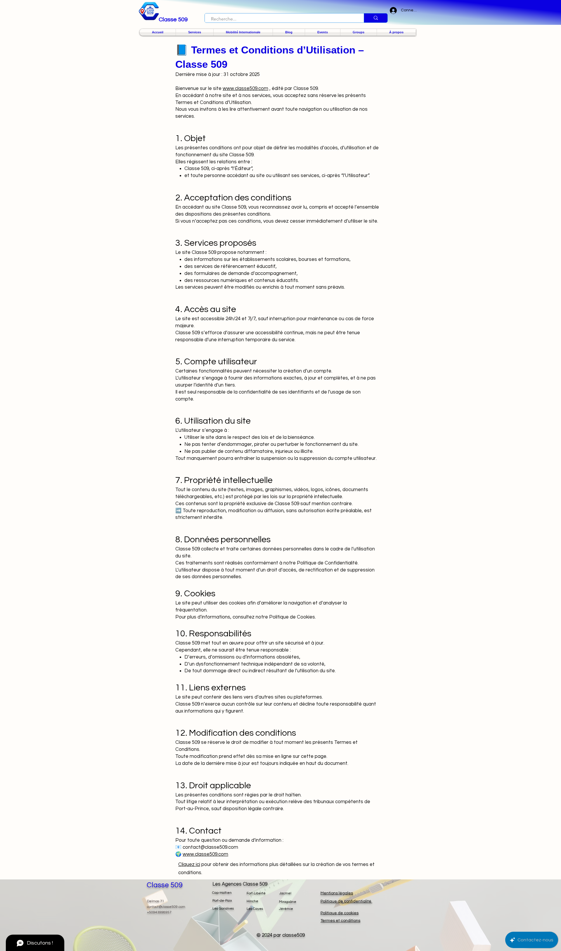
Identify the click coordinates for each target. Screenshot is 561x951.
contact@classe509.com (166, 907)
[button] (194, 32)
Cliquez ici (189, 864)
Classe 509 (165, 885)
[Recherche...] (375, 17)
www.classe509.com (245, 88)
